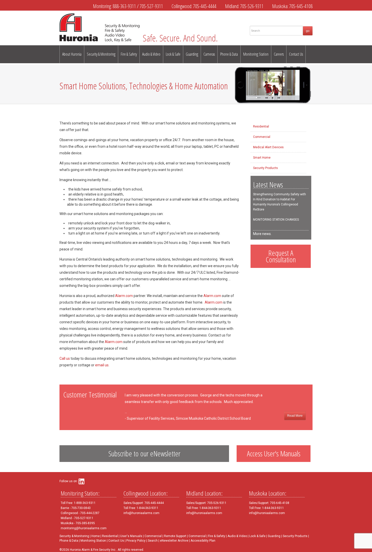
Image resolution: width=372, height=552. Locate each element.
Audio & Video (151, 54)
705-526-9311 (251, 6)
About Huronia (71, 54)
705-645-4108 (301, 6)
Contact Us (296, 54)
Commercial (261, 137)
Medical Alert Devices (268, 147)
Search (153, 540)
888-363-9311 (124, 6)
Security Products (265, 168)
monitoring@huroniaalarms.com (84, 528)
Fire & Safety (129, 54)
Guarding (192, 54)
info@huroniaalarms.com (141, 513)
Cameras (209, 54)
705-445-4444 (204, 6)
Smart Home (262, 157)
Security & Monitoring (101, 54)
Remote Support (175, 536)
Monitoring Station (255, 54)
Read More (295, 415)
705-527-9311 (151, 6)
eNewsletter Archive (174, 540)
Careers (279, 54)
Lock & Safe (173, 54)
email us (102, 365)
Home (95, 536)
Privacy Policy (136, 540)
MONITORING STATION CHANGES (276, 219)
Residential (261, 126)
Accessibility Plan (203, 540)
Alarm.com (124, 296)
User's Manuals (131, 536)
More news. (262, 234)
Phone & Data (229, 54)
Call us (64, 358)
